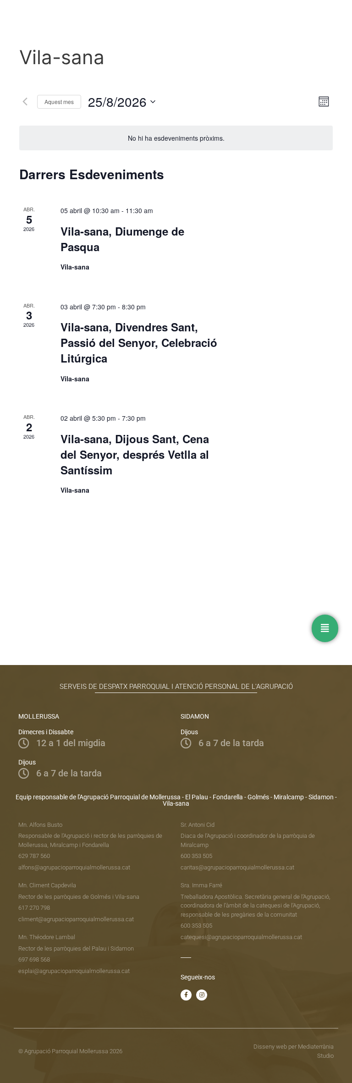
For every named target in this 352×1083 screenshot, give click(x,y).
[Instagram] (201, 995)
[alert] (176, 138)
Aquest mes (59, 101)
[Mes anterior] (24, 101)
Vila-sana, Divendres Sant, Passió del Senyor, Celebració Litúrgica (138, 342)
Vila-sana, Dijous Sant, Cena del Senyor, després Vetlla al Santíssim (134, 454)
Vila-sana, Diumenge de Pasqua (122, 238)
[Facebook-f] (186, 995)
